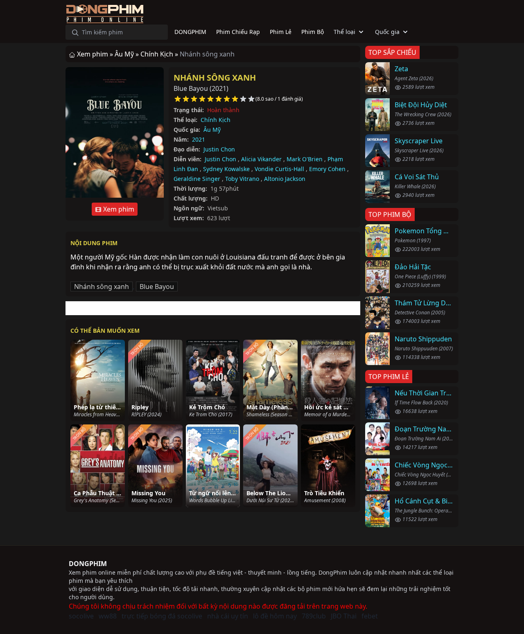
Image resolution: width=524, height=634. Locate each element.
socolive (81, 615)
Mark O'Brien (305, 159)
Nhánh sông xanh (215, 77)
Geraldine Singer (197, 179)
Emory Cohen (327, 169)
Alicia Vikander (261, 159)
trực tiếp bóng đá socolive (162, 615)
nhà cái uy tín (227, 615)
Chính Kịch (215, 120)
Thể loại (344, 32)
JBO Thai (344, 615)
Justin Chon (219, 149)
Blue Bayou (157, 286)
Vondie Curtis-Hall (279, 169)
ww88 (108, 615)
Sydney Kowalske (226, 169)
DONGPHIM (88, 563)
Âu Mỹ (212, 129)
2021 (198, 139)
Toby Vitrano (242, 179)
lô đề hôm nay (275, 615)
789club (314, 615)
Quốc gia (387, 32)
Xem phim (118, 209)
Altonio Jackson (284, 179)
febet (369, 615)
